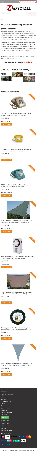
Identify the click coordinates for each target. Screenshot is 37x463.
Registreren (8, 13)
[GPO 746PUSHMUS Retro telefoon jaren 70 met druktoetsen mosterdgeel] (18, 138)
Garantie (3, 406)
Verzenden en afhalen (7, 401)
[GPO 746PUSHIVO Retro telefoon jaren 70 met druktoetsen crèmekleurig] (17, 103)
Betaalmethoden (5, 397)
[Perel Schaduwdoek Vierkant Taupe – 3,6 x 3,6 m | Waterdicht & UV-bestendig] (18, 281)
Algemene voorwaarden (7, 395)
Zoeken (34, 2)
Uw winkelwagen (31, 13)
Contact (3, 403)
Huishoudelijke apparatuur (8, 430)
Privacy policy (4, 410)
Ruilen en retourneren (7, 408)
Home (2, 20)
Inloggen (3, 13)
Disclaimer (4, 414)
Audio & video (5, 423)
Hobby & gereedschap (7, 426)
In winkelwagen (7, 124)
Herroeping (5, 417)
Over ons (9, 58)
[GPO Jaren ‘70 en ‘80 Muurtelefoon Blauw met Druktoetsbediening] (17, 174)
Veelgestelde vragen (6, 412)
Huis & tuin (4, 428)
